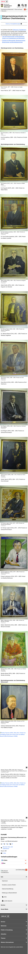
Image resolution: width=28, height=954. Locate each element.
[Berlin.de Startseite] (4, 1)
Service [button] (3, 905)
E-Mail (4, 853)
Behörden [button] (3, 926)
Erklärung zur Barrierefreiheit (9, 892)
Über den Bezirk (18, 9)
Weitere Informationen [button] (7, 942)
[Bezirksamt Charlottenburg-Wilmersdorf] (7, 871)
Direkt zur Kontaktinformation (13, 23)
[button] (25, 9)
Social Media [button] (4, 909)
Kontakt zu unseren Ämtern (9, 884)
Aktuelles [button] (3, 934)
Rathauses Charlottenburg (19, 29)
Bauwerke (4, 11)
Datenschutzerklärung (7, 888)
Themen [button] (3, 938)
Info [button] (2, 877)
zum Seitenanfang (20, 869)
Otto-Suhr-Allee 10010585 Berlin (8, 847)
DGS (5, 897)
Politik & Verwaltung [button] (6, 930)
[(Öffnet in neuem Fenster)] (2, 844)
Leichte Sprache (8, 901)
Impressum (5, 880)
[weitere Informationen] (2, 5)
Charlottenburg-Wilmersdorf (7, 9)
